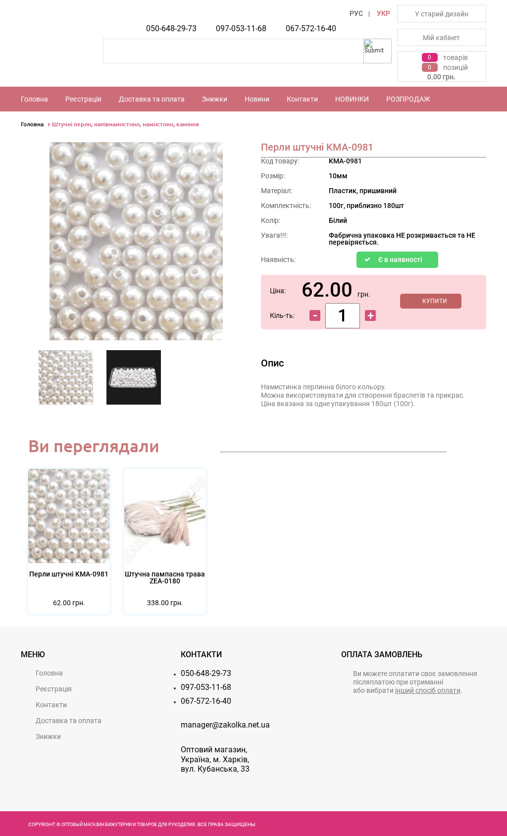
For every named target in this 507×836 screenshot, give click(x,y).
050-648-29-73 (171, 28)
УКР (383, 13)
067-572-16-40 (311, 28)
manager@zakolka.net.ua (225, 725)
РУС (356, 13)
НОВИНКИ (352, 99)
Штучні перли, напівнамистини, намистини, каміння (125, 124)
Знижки (214, 99)
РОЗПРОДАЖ (408, 99)
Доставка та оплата (152, 99)
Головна (34, 99)
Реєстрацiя (83, 99)
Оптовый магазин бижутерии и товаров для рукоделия (128, 824)
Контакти (302, 99)
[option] (66, 380)
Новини (257, 99)
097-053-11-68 (241, 28)
